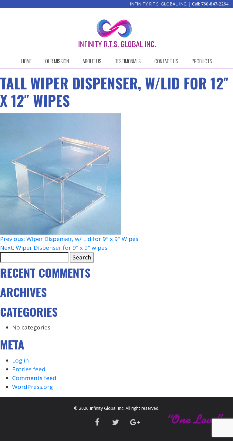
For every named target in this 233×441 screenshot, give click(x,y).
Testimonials (128, 61)
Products (202, 61)
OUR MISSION (57, 61)
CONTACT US (166, 61)
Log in (20, 360)
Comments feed (34, 378)
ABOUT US (92, 61)
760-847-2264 (214, 4)
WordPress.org (32, 387)
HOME (26, 61)
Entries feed (29, 369)
